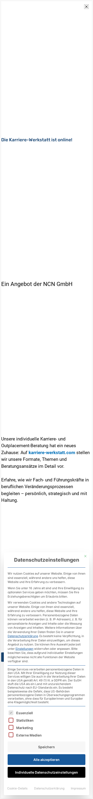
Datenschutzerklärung (23, 636)
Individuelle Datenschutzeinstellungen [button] (46, 772)
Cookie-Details (17, 788)
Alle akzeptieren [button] (46, 760)
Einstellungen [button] (24, 649)
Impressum (78, 788)
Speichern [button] (46, 747)
